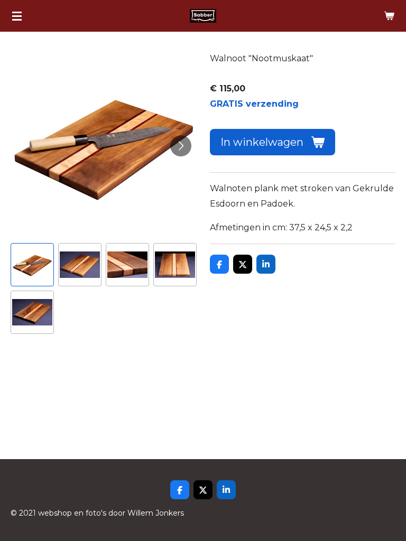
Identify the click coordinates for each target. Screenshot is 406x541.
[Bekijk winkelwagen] (389, 15)
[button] (32, 264)
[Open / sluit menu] (17, 15)
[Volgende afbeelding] (180, 145)
